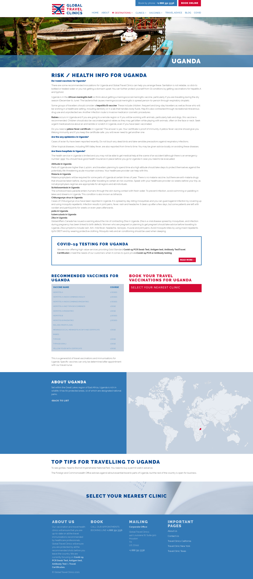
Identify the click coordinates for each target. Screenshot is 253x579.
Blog (188, 12)
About (105, 12)
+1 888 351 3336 (165, 3)
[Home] (67, 9)
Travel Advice (173, 12)
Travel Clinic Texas (177, 551)
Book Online (189, 3)
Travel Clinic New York (179, 546)
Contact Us (173, 536)
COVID (197, 12)
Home (95, 12)
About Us (172, 531)
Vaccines (154, 12)
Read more (186, 260)
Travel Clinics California (179, 541)
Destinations (123, 12)
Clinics (140, 12)
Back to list (60, 400)
